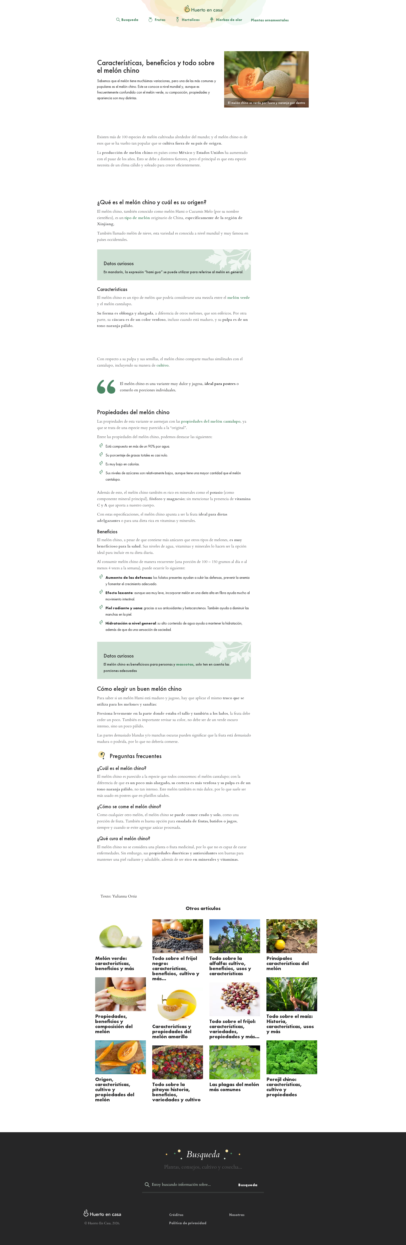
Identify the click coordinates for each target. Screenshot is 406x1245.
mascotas (184, 664)
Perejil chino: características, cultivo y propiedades (284, 1087)
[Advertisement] (199, 40)
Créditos (176, 1215)
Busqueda (129, 20)
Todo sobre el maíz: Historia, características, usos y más (290, 1024)
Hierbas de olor (229, 20)
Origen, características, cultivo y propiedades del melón (114, 1089)
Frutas (160, 20)
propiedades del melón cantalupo (210, 421)
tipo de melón (137, 218)
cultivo (162, 365)
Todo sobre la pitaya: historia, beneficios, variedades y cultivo (176, 1092)
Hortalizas (191, 20)
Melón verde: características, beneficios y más (114, 963)
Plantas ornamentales (270, 20)
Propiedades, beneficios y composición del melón (114, 1024)
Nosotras (236, 1215)
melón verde (238, 297)
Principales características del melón (287, 963)
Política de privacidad (187, 1223)
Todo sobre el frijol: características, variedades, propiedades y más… (234, 1029)
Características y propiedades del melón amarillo (171, 1031)
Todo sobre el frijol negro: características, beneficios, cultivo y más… (175, 968)
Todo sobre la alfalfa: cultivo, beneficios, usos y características (230, 966)
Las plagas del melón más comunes (234, 1087)
